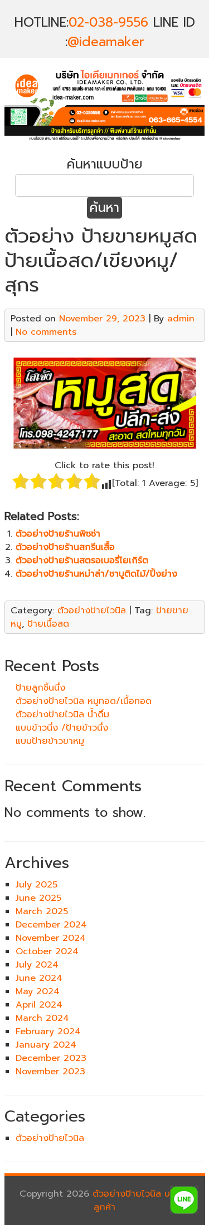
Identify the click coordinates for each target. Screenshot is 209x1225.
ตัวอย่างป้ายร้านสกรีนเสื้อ (65, 547)
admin (181, 318)
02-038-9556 (108, 22)
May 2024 (38, 991)
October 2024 (47, 951)
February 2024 (48, 1031)
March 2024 (42, 1018)
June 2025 (38, 898)
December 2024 (51, 924)
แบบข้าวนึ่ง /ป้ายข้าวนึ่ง (62, 728)
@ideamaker (105, 42)
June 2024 (39, 978)
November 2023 (50, 1071)
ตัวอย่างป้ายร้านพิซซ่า (58, 533)
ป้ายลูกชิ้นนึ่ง (40, 688)
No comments (46, 332)
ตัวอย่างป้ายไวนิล (91, 610)
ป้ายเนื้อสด (48, 624)
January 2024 (46, 1045)
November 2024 (51, 938)
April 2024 (39, 1004)
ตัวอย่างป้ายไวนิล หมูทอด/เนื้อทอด (84, 701)
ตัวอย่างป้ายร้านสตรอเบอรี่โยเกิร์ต (82, 560)
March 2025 (42, 911)
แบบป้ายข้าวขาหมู (50, 741)
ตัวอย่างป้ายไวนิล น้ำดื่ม (62, 714)
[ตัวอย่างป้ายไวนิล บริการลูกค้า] (104, 141)
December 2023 (51, 1058)
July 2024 (37, 964)
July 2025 (36, 884)
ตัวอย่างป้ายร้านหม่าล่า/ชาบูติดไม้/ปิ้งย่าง (96, 574)
